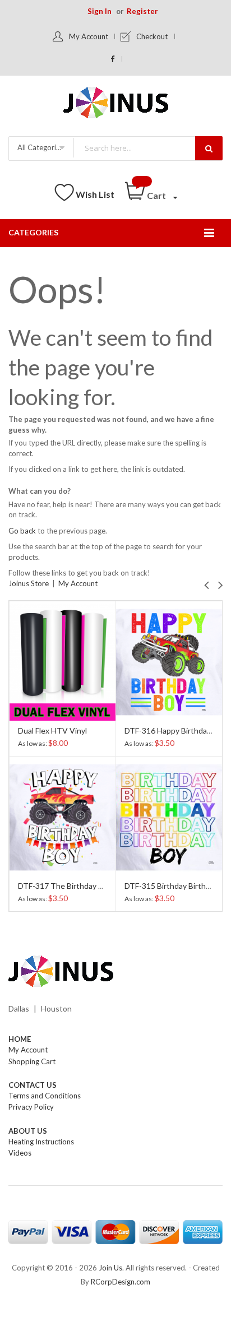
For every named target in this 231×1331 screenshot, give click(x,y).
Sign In (99, 11)
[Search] (209, 148)
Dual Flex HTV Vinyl (52, 730)
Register (142, 11)
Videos (19, 1152)
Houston (56, 1008)
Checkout (152, 36)
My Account (88, 36)
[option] (62, 756)
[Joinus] (115, 972)
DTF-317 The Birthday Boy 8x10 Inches (87, 886)
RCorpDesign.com (120, 1281)
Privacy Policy (31, 1106)
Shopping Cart (32, 1061)
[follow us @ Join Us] (113, 59)
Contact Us (32, 1084)
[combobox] (147, 147)
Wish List (95, 194)
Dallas (18, 1008)
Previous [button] (207, 584)
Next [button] (221, 584)
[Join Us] (115, 104)
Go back (22, 530)
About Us (27, 1130)
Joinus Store (28, 583)
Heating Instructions (41, 1141)
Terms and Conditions (44, 1095)
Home (19, 1039)
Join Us (110, 1267)
